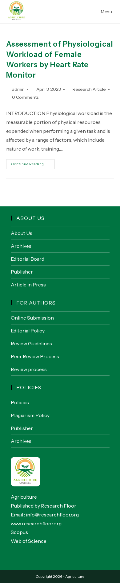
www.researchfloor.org (36, 523)
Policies (20, 402)
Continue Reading (33, 165)
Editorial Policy (28, 331)
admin (18, 89)
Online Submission (32, 318)
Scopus (19, 532)
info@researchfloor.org (52, 515)
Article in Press (28, 285)
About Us (21, 233)
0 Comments (25, 97)
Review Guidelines (31, 343)
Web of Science (28, 541)
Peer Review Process (35, 356)
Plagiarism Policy (30, 415)
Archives (21, 246)
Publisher (22, 272)
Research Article (89, 89)
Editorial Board (27, 259)
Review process (29, 369)
